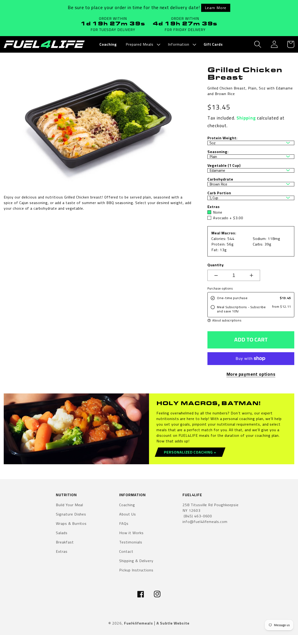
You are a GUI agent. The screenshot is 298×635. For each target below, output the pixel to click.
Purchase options (220, 288)
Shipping (246, 118)
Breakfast (65, 542)
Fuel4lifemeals (138, 623)
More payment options (251, 374)
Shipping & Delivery (136, 560)
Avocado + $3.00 (228, 218)
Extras (62, 551)
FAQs (124, 523)
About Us (127, 514)
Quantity (215, 265)
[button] (142, 44)
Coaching (127, 505)
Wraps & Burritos (71, 523)
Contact (126, 551)
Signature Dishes (71, 514)
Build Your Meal (69, 505)
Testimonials (130, 542)
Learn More (216, 7)
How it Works (131, 532)
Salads (62, 532)
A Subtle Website (173, 623)
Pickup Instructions (136, 570)
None (217, 212)
